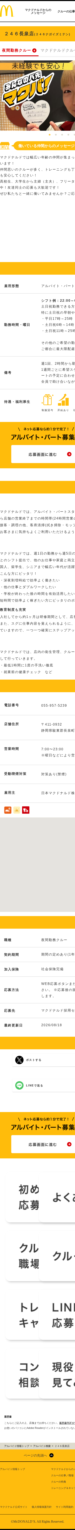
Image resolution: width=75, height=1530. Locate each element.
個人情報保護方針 (42, 1506)
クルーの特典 (58, 1481)
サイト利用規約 (64, 1506)
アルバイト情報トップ (12, 1469)
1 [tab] (50, 135)
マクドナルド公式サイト (14, 1506)
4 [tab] (68, 135)
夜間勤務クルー (16, 50)
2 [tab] (56, 135)
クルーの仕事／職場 (62, 1475)
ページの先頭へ (35, 1455)
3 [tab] (62, 135)
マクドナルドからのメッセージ (38, 11)
